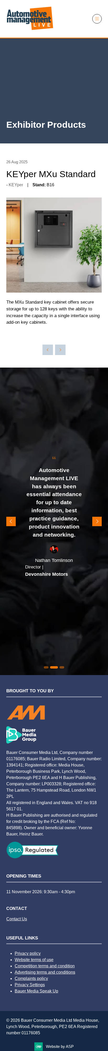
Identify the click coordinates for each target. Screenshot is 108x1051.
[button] (97, 19)
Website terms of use (34, 959)
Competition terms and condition (45, 966)
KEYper (16, 185)
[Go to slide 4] (62, 667)
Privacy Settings (30, 985)
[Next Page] (60, 350)
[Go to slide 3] (54, 667)
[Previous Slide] (11, 521)
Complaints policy (31, 978)
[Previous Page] (47, 350)
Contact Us (16, 919)
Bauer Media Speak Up (36, 991)
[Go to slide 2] (46, 667)
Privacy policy (28, 953)
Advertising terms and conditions (45, 972)
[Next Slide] (97, 521)
